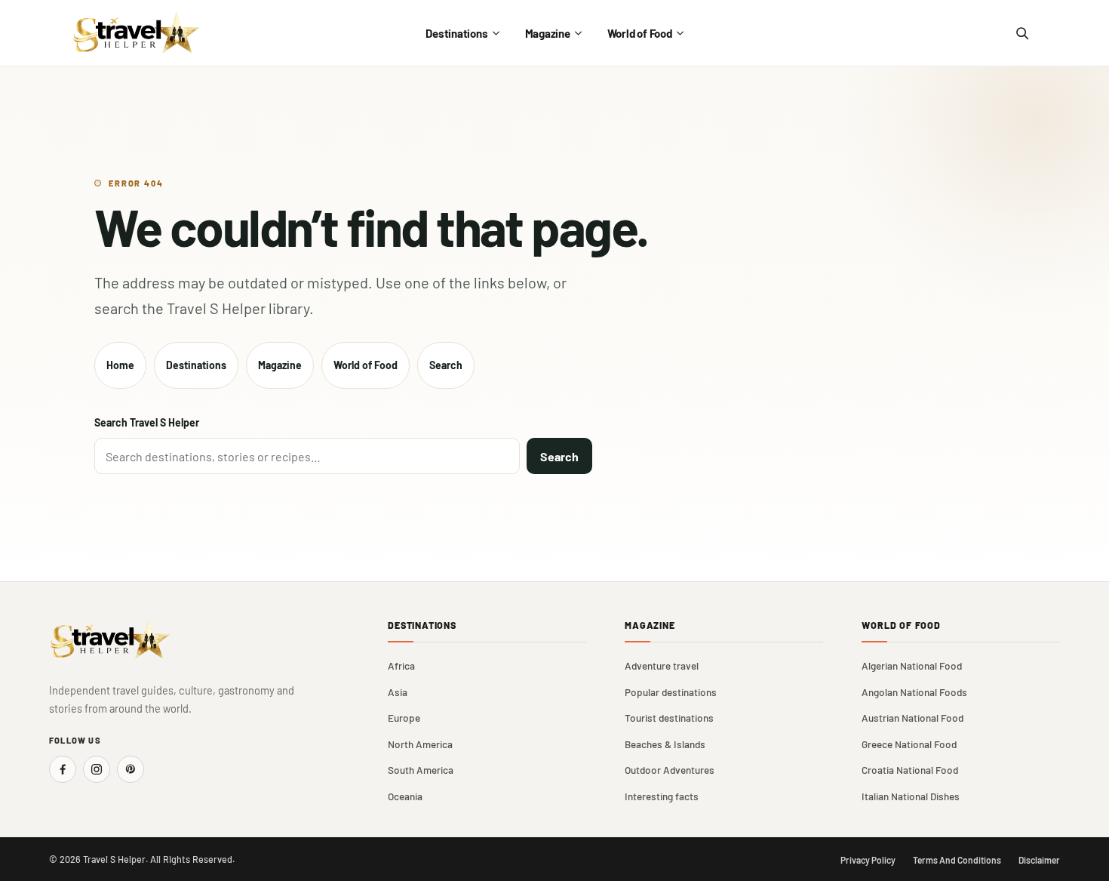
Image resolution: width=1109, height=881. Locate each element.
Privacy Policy (867, 860)
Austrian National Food (912, 717)
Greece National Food (909, 744)
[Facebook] (62, 769)
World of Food (639, 33)
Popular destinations (671, 691)
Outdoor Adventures (669, 769)
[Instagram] (96, 769)
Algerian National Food (912, 665)
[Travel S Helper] (136, 33)
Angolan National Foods (914, 691)
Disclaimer (1039, 860)
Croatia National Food (910, 769)
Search (445, 365)
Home (120, 365)
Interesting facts (662, 796)
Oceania (405, 796)
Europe (404, 717)
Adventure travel (662, 665)
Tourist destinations (669, 717)
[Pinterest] (130, 769)
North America (420, 744)
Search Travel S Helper (146, 422)
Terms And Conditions (957, 860)
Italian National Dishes (911, 796)
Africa (401, 665)
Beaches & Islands (665, 744)
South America (420, 769)
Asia (397, 691)
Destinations (456, 33)
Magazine (547, 33)
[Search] (1021, 33)
